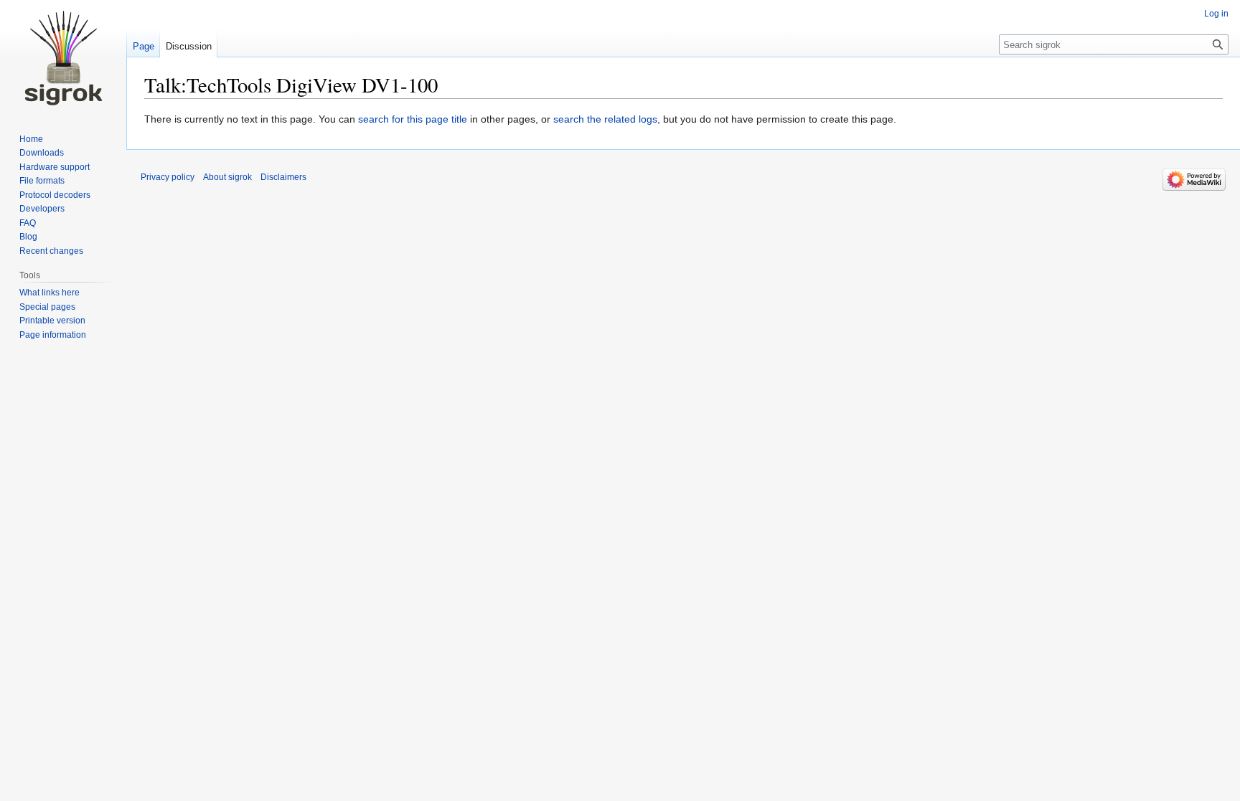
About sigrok (227, 177)
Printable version (52, 321)
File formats (42, 181)
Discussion (189, 46)
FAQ (27, 223)
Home (31, 139)
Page (143, 46)
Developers (42, 209)
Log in (1216, 14)
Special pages (47, 307)
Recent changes (51, 251)
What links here (49, 293)
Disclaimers (283, 177)
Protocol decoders (54, 195)
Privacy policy (167, 177)
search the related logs (605, 119)
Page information (52, 335)
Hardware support (54, 167)
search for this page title (412, 119)
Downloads (41, 153)
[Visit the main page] (63, 57)
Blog (28, 237)
